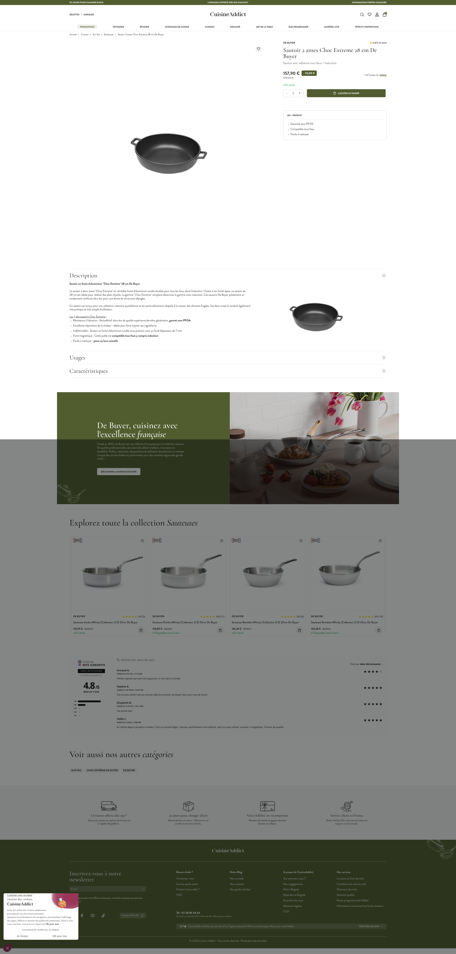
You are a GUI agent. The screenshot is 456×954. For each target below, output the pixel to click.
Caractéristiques (88, 371)
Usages (77, 357)
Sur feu (96, 34)
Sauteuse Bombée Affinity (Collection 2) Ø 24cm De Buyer (344, 622)
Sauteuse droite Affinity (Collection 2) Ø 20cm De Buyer (105, 622)
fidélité (382, 75)
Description (83, 275)
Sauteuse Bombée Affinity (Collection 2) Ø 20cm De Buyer (265, 622)
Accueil (73, 34)
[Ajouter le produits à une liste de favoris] (142, 540)
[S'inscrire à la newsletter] (144, 889)
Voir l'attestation (91, 671)
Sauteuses (108, 34)
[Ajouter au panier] (141, 630)
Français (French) (130, 915)
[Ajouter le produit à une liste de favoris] (258, 49)
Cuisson (85, 34)
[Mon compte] (377, 15)
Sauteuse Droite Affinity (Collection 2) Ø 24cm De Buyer (184, 622)
